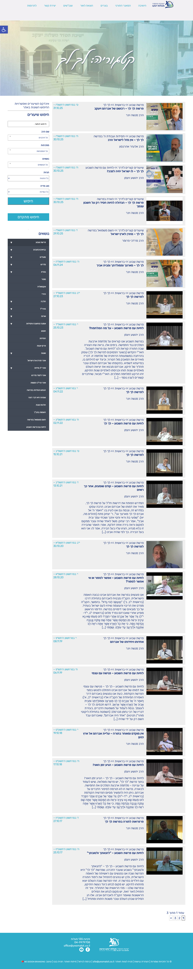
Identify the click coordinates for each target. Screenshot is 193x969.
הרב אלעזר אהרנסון (131, 146)
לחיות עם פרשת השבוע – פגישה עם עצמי (118, 673)
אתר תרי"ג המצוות (38, 382)
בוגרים (104, 5)
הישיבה (142, 5)
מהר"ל (28, 309)
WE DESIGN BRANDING (34, 962)
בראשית (120, 105)
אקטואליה (41, 286)
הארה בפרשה (105, 199)
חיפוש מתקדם (28, 217)
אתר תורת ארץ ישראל (36, 360)
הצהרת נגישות (141, 961)
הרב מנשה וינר (135, 115)
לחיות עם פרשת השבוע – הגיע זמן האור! (118, 765)
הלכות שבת (41, 405)
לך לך (106, 105)
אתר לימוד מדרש (38, 375)
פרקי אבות (41, 345)
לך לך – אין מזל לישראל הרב (126, 140)
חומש (43, 331)
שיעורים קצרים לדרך (131, 167)
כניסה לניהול (84, 961)
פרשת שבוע (136, 105)
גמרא (28, 272)
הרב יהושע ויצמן (134, 178)
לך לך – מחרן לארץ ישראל (127, 234)
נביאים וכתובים (28, 250)
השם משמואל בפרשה (101, 230)
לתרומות (31, 5)
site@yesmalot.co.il (103, 961)
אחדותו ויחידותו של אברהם (127, 642)
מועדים (28, 257)
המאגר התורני (123, 5)
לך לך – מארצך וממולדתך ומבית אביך (120, 265)
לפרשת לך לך (135, 296)
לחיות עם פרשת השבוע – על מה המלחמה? (116, 328)
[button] (4, 29)
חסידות (43, 338)
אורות (28, 316)
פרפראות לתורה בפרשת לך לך (124, 821)
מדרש (28, 264)
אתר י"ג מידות (28, 368)
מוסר (43, 279)
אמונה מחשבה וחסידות (28, 323)
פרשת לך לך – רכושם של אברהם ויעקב (119, 108)
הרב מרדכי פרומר (133, 240)
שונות (28, 353)
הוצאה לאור (86, 5)
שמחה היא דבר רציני (37, 397)
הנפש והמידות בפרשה (36, 390)
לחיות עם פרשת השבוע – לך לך (124, 423)
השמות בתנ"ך (40, 412)
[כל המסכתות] (28, 151)
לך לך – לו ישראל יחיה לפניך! (125, 171)
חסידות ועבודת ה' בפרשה (109, 136)
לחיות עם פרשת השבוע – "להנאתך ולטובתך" (115, 853)
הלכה (28, 301)
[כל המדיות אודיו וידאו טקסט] (28, 192)
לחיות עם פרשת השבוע (99, 167)
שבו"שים (68, 5)
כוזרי (44, 294)
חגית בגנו (58, 961)
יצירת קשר (50, 5)
